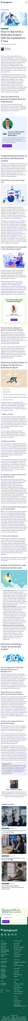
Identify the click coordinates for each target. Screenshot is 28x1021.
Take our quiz (2, 991)
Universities (16, 970)
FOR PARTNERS (17, 968)
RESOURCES (16, 979)
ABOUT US (16, 996)
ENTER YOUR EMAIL (6, 914)
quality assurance (20, 737)
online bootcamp (6, 420)
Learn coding (17, 989)
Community (16, 952)
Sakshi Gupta (8, 49)
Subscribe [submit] (5, 921)
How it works (17, 943)
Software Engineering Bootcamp (3, 970)
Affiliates (16, 976)
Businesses (16, 972)
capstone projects (13, 435)
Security (18, 1016)
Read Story (14, 319)
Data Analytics (4, 28)
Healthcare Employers (19, 965)
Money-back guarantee (19, 947)
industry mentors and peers (20, 548)
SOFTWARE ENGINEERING (3, 966)
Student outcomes (18, 949)
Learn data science (18, 987)
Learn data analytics (18, 993)
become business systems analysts (9, 677)
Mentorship (16, 945)
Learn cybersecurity (18, 991)
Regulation (23, 1016)
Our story (16, 998)
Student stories (17, 950)
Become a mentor (18, 1000)
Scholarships (17, 956)
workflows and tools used (16, 222)
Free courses (17, 985)
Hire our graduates (18, 974)
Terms (4, 1016)
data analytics (18, 289)
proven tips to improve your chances (10, 408)
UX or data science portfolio (8, 448)
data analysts (9, 480)
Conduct (13, 1016)
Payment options (18, 954)
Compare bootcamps (19, 983)
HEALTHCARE (16, 959)
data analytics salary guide (19, 767)
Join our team (17, 1002)
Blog (15, 982)
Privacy (8, 1016)
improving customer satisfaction (16, 230)
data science (9, 712)
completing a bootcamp (16, 287)
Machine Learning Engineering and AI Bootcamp (5, 951)
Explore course (7, 145)
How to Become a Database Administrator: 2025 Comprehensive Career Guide (13, 887)
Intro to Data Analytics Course (17, 770)
